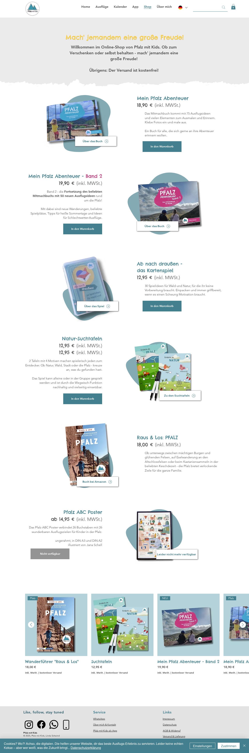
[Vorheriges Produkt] (31, 625)
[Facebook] (41, 724)
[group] (137, 642)
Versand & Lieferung (174, 736)
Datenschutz (170, 724)
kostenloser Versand (51, 672)
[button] (233, 6)
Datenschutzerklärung (86, 747)
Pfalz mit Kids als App (105, 730)
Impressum (169, 718)
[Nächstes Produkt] (243, 625)
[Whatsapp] (53, 724)
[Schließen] (244, 746)
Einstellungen (202, 746)
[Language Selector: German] (182, 7)
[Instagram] (28, 724)
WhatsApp (99, 718)
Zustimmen (228, 746)
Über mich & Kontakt (104, 724)
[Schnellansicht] (122, 625)
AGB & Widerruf (172, 730)
